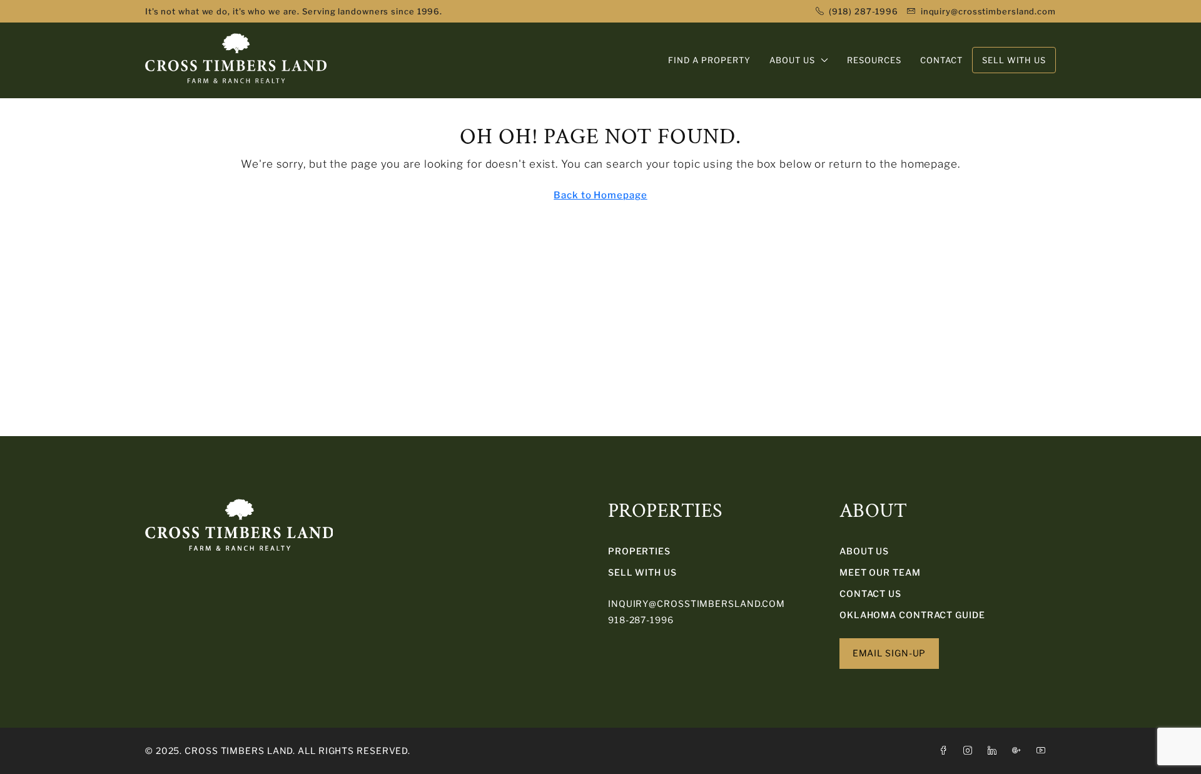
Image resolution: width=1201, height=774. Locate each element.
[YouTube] (1043, 750)
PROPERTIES (639, 551)
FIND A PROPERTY (709, 60)
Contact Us (870, 593)
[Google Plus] (1019, 750)
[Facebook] (946, 750)
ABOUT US (792, 60)
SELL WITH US (642, 572)
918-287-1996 (641, 619)
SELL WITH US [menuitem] (1014, 60)
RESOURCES (874, 60)
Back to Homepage (600, 195)
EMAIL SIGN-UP (889, 653)
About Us (864, 551)
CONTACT (941, 60)
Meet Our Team (880, 572)
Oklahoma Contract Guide (912, 614)
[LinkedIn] (995, 750)
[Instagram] (970, 750)
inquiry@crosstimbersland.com (696, 603)
